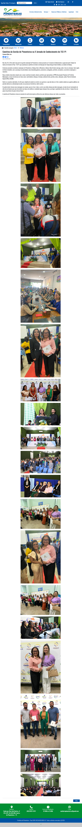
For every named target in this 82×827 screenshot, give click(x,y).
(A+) (59, 4)
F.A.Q (77, 12)
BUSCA (35, 3)
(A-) (62, 4)
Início (15, 48)
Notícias (22, 48)
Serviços (46, 12)
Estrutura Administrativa (35, 12)
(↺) (65, 4)
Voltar (76, 801)
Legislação (71, 12)
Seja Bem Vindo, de (8, 3)
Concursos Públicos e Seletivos (59, 12)
